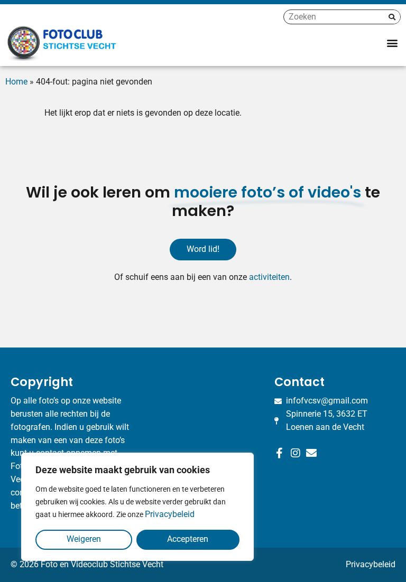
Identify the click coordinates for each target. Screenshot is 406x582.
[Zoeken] (392, 17)
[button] (392, 42)
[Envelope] (311, 453)
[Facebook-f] (279, 453)
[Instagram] (295, 453)
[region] (137, 507)
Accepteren (187, 539)
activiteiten (269, 277)
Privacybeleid (170, 514)
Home (16, 82)
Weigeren (84, 539)
